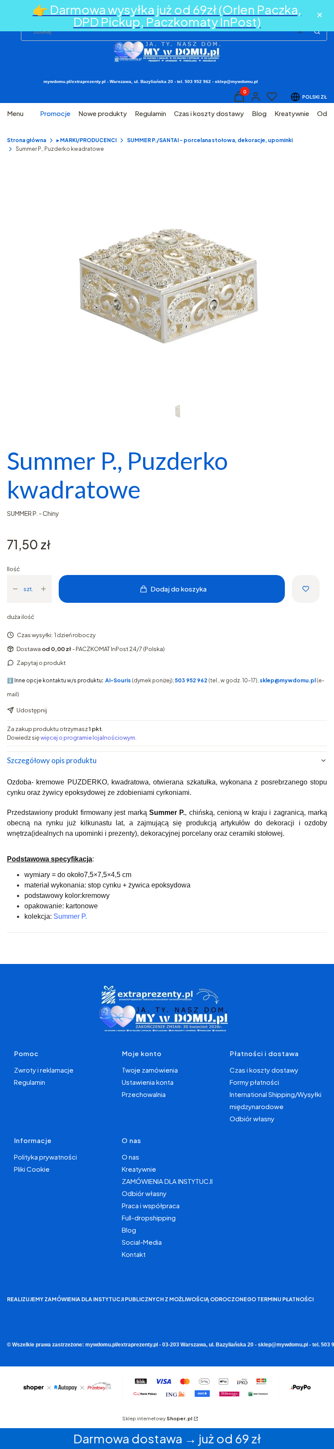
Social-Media (142, 1242)
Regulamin (29, 1082)
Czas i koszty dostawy (264, 1070)
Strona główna (26, 140)
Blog (129, 1230)
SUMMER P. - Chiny (33, 513)
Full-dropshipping (149, 1217)
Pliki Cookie (32, 1169)
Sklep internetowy (157, 1418)
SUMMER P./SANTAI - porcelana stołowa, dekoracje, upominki (210, 140)
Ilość (13, 568)
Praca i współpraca (151, 1205)
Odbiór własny (252, 1118)
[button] (317, 31)
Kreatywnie (139, 1169)
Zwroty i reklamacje (43, 1070)
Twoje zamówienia (150, 1070)
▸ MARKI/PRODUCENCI (87, 140)
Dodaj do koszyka (178, 589)
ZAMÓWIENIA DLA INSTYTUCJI (167, 1181)
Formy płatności (254, 1082)
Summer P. (70, 916)
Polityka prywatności (45, 1157)
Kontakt (134, 1254)
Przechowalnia (144, 1094)
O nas (130, 1157)
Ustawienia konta (148, 1082)
